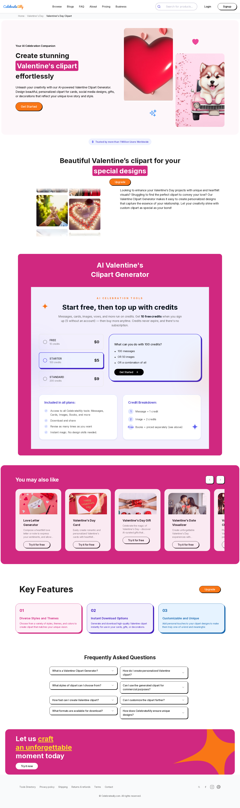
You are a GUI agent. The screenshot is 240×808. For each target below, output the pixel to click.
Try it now (27, 766)
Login (207, 6)
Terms (97, 786)
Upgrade (120, 182)
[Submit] (159, 6)
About (93, 6)
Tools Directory (27, 786)
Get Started (29, 106)
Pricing (106, 6)
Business (121, 6)
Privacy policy (47, 786)
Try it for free (37, 544)
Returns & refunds (81, 786)
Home (21, 16)
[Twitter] (199, 787)
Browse (57, 6)
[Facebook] (206, 787)
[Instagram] (212, 787)
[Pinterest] (219, 787)
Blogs (70, 6)
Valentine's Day (35, 16)
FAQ (81, 6)
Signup (227, 6)
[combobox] (176, 6)
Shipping (63, 786)
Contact (109, 786)
